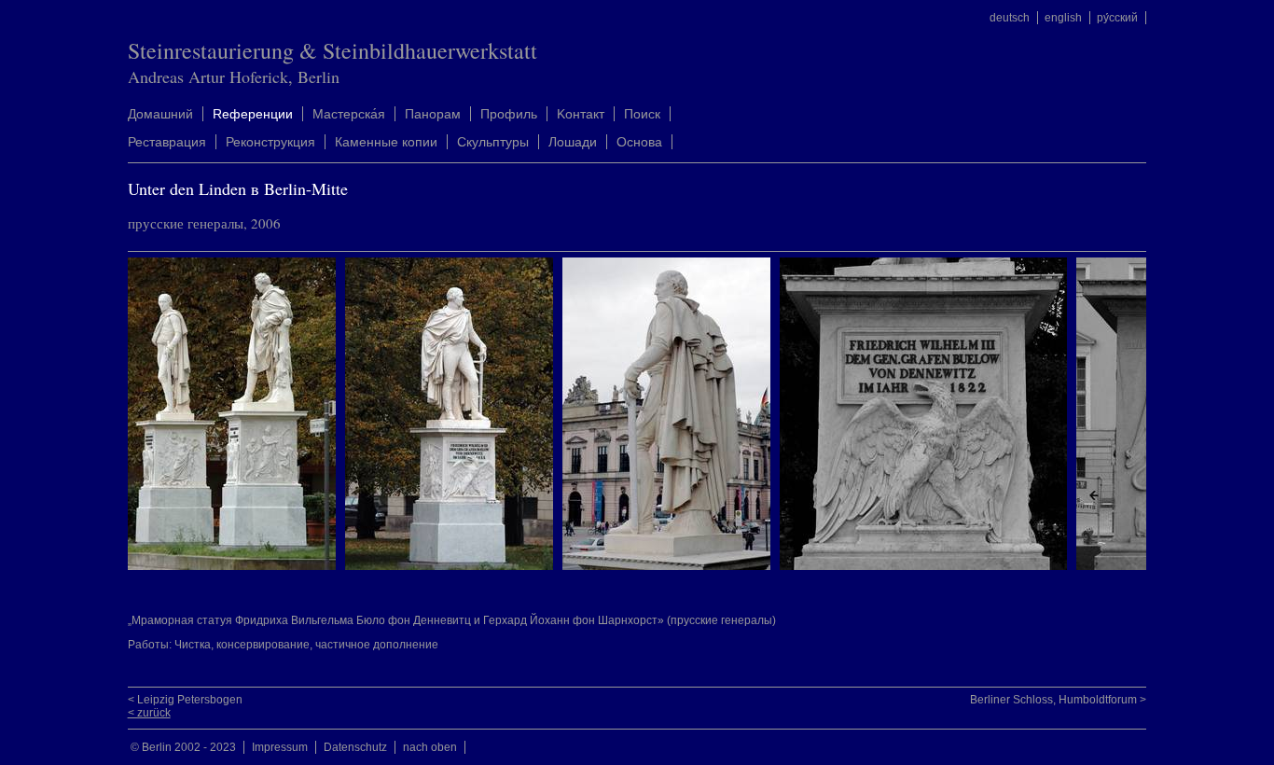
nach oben (430, 747)
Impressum (280, 747)
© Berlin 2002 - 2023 (183, 747)
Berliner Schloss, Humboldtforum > (1058, 699)
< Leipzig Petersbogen (185, 699)
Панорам (433, 113)
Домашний (160, 113)
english (1063, 17)
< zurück (149, 712)
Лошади (572, 141)
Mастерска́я (348, 113)
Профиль (508, 113)
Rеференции (253, 113)
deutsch (1010, 17)
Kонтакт (580, 113)
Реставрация (167, 141)
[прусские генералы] (236, 566)
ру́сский (1117, 17)
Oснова (639, 141)
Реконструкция (270, 141)
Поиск (642, 113)
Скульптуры (493, 141)
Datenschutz (355, 747)
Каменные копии (386, 141)
